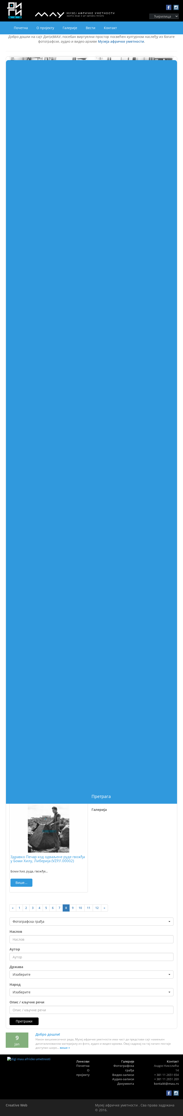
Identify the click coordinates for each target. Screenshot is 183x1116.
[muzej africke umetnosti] (33, 1059)
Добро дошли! (48, 1034)
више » (65, 1048)
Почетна (21, 28)
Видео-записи (123, 1075)
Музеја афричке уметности (121, 41)
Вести (90, 28)
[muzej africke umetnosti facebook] (168, 7)
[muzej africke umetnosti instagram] (175, 7)
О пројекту (45, 28)
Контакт (110, 28)
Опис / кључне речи (27, 1002)
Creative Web (16, 1105)
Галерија (99, 809)
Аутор (15, 949)
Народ (15, 984)
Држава (16, 967)
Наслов (16, 931)
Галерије (70, 28)
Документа (125, 1083)
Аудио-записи (123, 1079)
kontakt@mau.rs (166, 1083)
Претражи (24, 1021)
